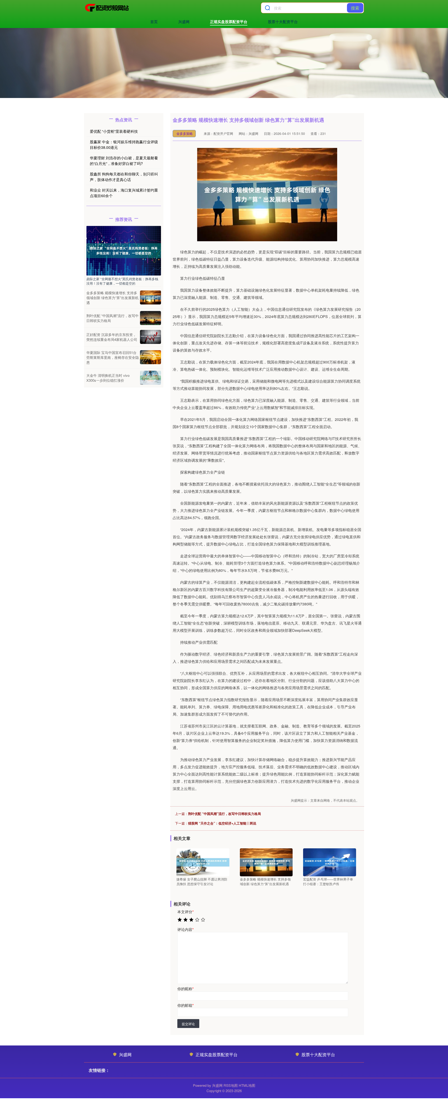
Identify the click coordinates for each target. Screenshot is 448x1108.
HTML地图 (247, 1085)
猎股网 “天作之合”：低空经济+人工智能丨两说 (222, 823)
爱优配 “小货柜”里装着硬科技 (114, 131)
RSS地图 (231, 1085)
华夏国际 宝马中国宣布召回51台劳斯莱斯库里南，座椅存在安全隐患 (112, 357)
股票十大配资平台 (283, 21)
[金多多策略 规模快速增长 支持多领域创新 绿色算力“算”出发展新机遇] (266, 862)
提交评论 (188, 1023)
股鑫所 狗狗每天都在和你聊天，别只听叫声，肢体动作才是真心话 (124, 176)
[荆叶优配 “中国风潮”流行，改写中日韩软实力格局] (150, 318)
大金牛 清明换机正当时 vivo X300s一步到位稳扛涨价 (108, 378)
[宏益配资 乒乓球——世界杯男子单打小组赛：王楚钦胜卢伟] (329, 862)
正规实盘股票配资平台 (228, 21)
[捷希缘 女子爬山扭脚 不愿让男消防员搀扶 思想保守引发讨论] (202, 862)
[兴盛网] (107, 8)
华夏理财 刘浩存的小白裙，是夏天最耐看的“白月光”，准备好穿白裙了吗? (124, 160)
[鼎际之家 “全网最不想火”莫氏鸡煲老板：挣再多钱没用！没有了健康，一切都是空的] (123, 250)
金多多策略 (184, 133)
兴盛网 (183, 21)
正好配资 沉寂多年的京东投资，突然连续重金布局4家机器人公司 (111, 337)
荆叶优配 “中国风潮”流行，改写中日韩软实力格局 (224, 813)
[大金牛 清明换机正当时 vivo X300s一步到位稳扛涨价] (150, 378)
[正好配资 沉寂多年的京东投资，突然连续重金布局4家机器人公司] (150, 337)
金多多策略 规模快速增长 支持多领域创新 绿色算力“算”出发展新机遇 (112, 297)
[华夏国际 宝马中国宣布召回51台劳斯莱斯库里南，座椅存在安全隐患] (150, 357)
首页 (154, 21)
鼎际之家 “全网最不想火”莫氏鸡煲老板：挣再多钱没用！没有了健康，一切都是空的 (122, 280)
